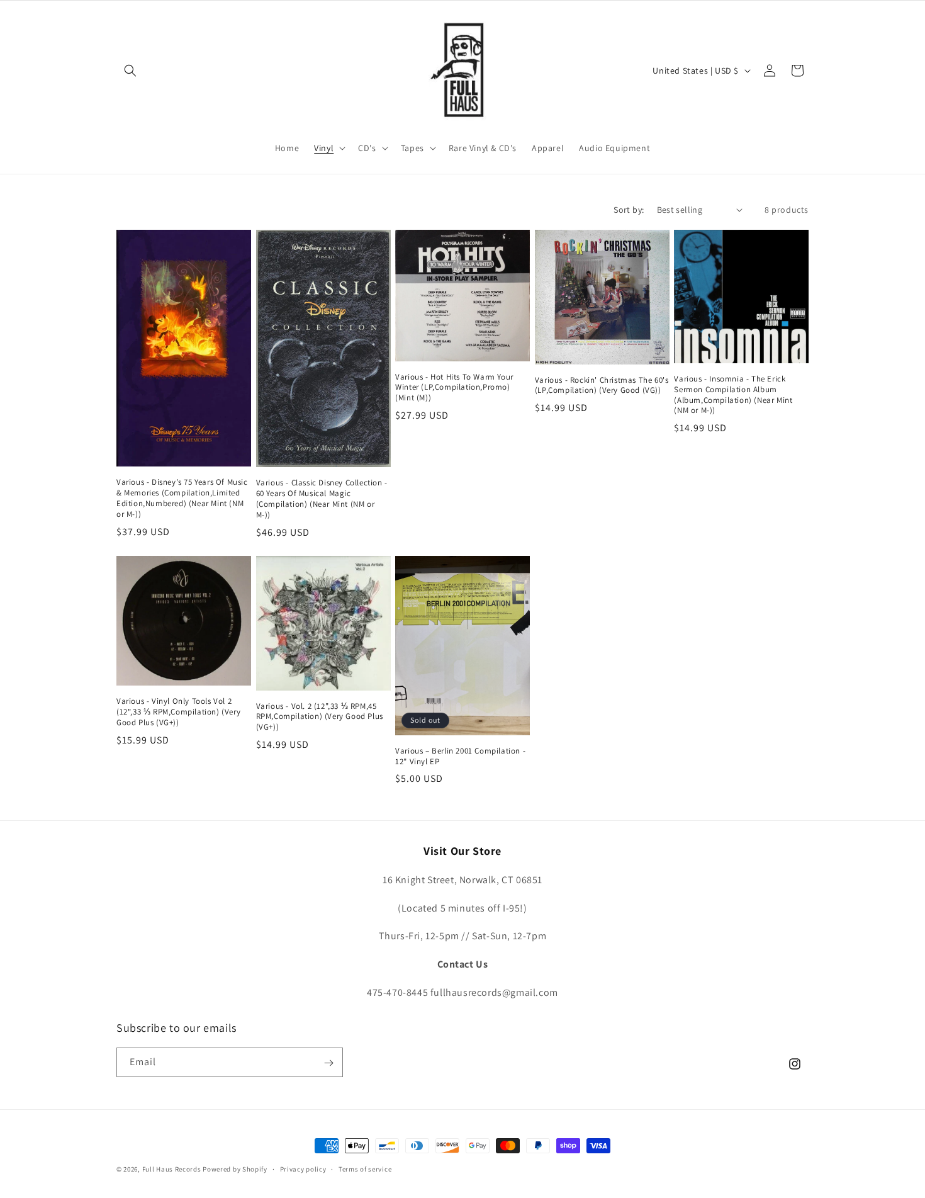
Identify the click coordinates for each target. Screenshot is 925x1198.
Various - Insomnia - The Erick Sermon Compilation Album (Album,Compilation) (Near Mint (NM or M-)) (733, 395)
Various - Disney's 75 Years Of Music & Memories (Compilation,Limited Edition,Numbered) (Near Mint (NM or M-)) (182, 498)
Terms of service (365, 1168)
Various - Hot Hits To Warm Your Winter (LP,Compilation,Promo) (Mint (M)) (454, 388)
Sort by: (629, 209)
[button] (130, 70)
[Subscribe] (328, 1063)
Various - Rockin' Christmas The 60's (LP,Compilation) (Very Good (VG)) (602, 385)
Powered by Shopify (235, 1169)
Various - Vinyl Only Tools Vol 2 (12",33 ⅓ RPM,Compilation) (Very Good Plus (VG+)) (178, 712)
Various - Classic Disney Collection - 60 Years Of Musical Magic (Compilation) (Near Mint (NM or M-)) (322, 499)
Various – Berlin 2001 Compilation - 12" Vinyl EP (460, 756)
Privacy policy (303, 1168)
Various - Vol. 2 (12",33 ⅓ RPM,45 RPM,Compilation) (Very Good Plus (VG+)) (319, 717)
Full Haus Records (172, 1169)
